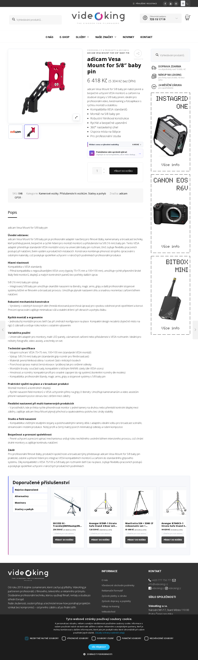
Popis (12, 212)
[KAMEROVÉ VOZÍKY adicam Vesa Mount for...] (195, 330)
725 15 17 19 (157, 19)
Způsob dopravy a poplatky (116, 601)
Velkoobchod (108, 611)
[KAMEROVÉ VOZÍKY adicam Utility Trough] (2, 330)
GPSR (18, 197)
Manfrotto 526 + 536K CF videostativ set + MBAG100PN (139, 524)
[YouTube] (170, 3)
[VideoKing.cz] (98, 18)
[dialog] (99, 637)
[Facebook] (165, 3)
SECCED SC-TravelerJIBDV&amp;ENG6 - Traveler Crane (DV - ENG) (67, 524)
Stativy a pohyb (97, 193)
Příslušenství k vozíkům (73, 193)
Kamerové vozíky (48, 193)
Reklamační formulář (112, 590)
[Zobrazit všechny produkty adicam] (15, 132)
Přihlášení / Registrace (146, 3)
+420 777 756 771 (162, 580)
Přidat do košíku (123, 171)
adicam (123, 193)
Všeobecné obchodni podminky (118, 585)
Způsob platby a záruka (114, 595)
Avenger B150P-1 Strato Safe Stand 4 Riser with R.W (103, 524)
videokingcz (158, 588)
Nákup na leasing (110, 606)
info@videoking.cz (158, 584)
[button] (31, 132)
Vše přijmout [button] (99, 647)
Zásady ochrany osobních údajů (110, 632)
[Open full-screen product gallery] (76, 117)
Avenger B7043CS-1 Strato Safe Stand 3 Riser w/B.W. (173, 524)
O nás (105, 580)
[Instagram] (176, 3)
